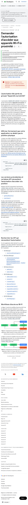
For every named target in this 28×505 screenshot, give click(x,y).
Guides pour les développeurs (7, 451)
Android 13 (3, 439)
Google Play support (5, 468)
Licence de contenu (17, 364)
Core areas (11, 6)
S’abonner (24, 498)
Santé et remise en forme (6, 404)
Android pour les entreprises (7, 383)
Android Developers (5, 25)
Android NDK (4, 458)
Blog (2, 392)
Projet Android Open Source (7, 387)
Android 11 (3, 444)
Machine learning (5, 402)
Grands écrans (4, 416)
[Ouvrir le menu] (2, 1)
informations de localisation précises (10, 212)
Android (3, 381)
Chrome (3, 481)
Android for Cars (4, 423)
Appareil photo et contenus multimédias (9, 406)
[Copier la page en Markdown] (19, 46)
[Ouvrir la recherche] (16, 1)
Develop (3, 6)
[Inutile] (18, 30)
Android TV (3, 425)
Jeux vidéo (3, 400)
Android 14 (3, 437)
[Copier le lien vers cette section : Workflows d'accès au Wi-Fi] (23, 304)
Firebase (3, 483)
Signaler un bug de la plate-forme (8, 464)
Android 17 (3, 431)
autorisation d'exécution (19, 69)
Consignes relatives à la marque (9, 495)
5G (1, 411)
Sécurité (3, 385)
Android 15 (3, 435)
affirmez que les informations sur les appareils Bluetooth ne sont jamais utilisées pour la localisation (13, 154)
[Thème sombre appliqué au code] (24, 160)
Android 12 (3, 441)
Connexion (23, 1)
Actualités (3, 390)
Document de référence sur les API (8, 454)
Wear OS (3, 418)
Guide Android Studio (6, 449)
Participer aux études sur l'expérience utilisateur (11, 470)
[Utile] (16, 30)
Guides (11, 27)
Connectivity (21, 6)
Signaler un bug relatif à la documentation (10, 466)
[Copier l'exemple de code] (26, 160)
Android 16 (3, 433)
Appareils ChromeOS (5, 421)
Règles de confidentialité (6, 408)
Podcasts (3, 394)
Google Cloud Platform (6, 485)
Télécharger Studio (5, 456)
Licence (15, 492)
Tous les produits (5, 488)
